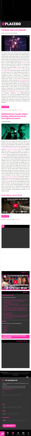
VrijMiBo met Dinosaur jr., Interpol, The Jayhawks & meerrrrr (15, 307)
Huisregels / (16, 372)
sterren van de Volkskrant (11, 176)
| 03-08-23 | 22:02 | (15, 110)
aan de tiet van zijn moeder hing (14, 149)
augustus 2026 (6, 325)
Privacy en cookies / (25, 372)
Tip (3, 392)
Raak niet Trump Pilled (7, 313)
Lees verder (5, 106)
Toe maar (24, 62)
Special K (15, 147)
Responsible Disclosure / (17, 373)
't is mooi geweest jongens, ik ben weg (11, 303)
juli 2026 (5, 327)
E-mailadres (5, 417)
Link (3, 404)
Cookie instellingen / (6, 373)
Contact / (11, 372)
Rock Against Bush (5, 70)
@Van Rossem (4, 110)
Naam (3, 411)
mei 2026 (5, 329)
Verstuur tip (10, 425)
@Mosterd (3, 219)
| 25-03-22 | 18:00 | (12, 219)
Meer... (4, 332)
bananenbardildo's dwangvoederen (15, 91)
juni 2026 (5, 328)
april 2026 (5, 331)
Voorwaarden (15, 375)
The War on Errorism (16, 69)
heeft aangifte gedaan (24, 80)
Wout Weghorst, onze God (8, 314)
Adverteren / (26, 373)
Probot (27, 189)
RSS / (20, 372)
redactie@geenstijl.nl (7, 389)
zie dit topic (9, 179)
